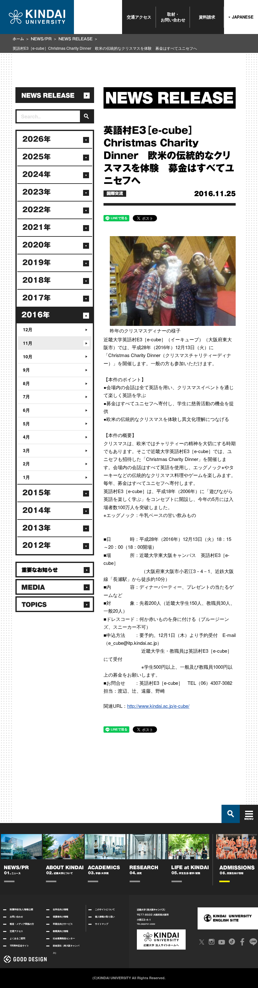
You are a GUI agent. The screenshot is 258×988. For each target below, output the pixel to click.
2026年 (36, 139)
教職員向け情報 (60, 931)
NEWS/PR (41, 39)
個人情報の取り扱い (105, 916)
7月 (26, 396)
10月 (27, 356)
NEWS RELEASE (76, 39)
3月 (26, 450)
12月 (27, 329)
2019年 (36, 262)
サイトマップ (101, 923)
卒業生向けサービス (63, 923)
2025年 (36, 156)
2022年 (36, 209)
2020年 (36, 244)
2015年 (36, 492)
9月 (26, 369)
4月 (26, 437)
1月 (26, 477)
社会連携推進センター (64, 938)
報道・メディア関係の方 (22, 923)
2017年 (36, 297)
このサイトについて (105, 909)
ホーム (18, 39)
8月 (26, 383)
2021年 (36, 227)
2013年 (36, 528)
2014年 (36, 510)
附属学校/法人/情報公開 (21, 909)
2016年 (35, 314)
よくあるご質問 (17, 938)
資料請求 (207, 17)
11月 (27, 343)
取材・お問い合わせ (173, 17)
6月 (26, 410)
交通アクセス (139, 17)
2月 (26, 463)
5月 (26, 423)
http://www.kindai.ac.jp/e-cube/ (158, 705)
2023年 (36, 192)
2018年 (36, 280)
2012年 (36, 545)
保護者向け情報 (60, 916)
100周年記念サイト (19, 945)
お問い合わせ (16, 916)
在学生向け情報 (60, 909)
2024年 (36, 174)
